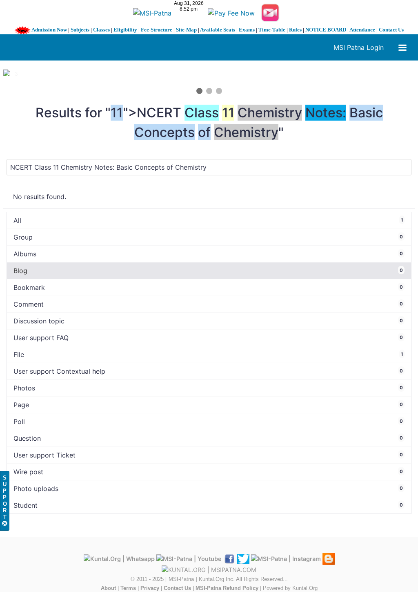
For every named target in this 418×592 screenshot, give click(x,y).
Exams (247, 30)
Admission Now (49, 30)
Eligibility (125, 30)
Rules (295, 30)
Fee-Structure (156, 30)
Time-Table (271, 30)
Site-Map (186, 30)
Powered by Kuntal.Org (290, 588)
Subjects (80, 30)
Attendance (362, 30)
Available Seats (217, 30)
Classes (101, 30)
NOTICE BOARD (325, 30)
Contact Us (391, 30)
